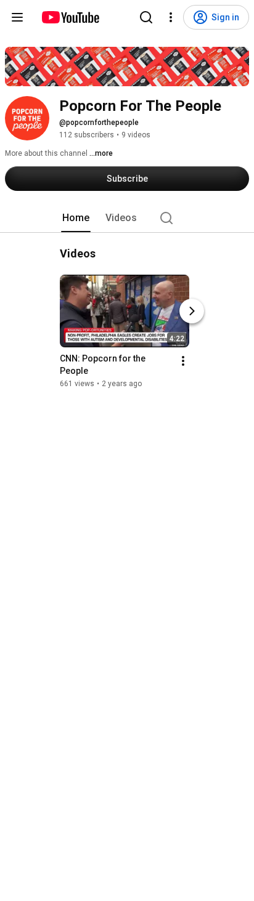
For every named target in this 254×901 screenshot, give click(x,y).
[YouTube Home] (70, 17)
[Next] (191, 311)
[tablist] (127, 218)
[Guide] (17, 17)
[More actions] (183, 361)
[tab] (76, 218)
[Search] (146, 17)
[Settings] (170, 17)
